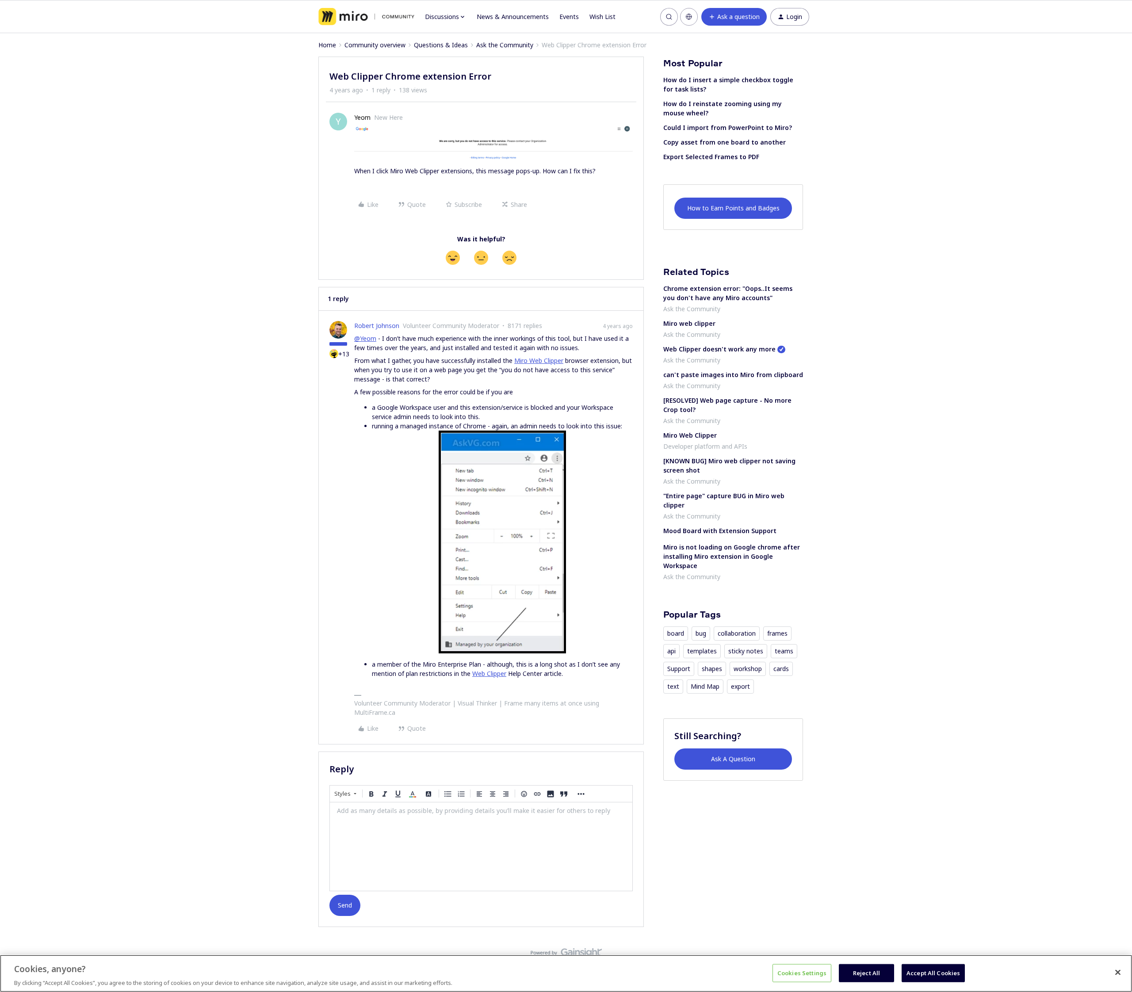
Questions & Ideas (441, 45)
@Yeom (365, 338)
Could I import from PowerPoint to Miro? (727, 127)
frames (777, 633)
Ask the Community (504, 45)
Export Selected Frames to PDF (711, 157)
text (673, 686)
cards (781, 668)
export (740, 686)
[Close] (1118, 972)
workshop (748, 668)
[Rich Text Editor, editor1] (481, 846)
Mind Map (705, 686)
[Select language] (689, 17)
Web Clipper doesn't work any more (719, 349)
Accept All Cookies (933, 973)
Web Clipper (489, 673)
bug (701, 633)
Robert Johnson (376, 325)
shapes (712, 668)
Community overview (374, 45)
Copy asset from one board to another (724, 142)
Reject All (866, 973)
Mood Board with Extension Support (719, 531)
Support (678, 668)
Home (327, 45)
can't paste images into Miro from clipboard (733, 374)
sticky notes (745, 651)
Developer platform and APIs (705, 446)
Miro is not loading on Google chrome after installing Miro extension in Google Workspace (731, 556)
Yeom (362, 117)
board (675, 633)
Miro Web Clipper (538, 360)
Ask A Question (733, 759)
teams (784, 651)
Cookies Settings (801, 973)
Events (569, 16)
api (671, 651)
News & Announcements (513, 16)
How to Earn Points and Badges (733, 208)
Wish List (602, 16)
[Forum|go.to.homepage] (366, 17)
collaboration (737, 633)
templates (702, 651)
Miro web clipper (689, 323)
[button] (734, 17)
